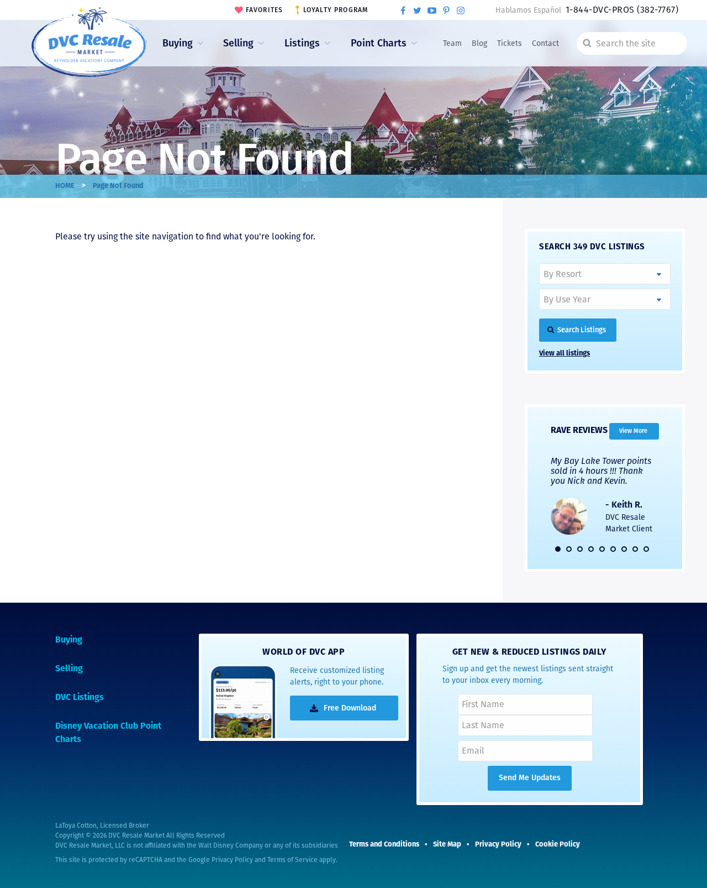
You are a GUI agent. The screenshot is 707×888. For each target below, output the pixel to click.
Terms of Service (292, 860)
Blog (479, 43)
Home (65, 186)
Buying (177, 43)
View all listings (564, 353)
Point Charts (379, 43)
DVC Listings (79, 697)
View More (633, 431)
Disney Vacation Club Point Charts (108, 733)
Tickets (509, 43)
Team (452, 43)
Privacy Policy (232, 860)
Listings (302, 43)
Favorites (264, 10)
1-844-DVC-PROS (622, 9)
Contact (545, 43)
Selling (238, 43)
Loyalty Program (335, 10)
